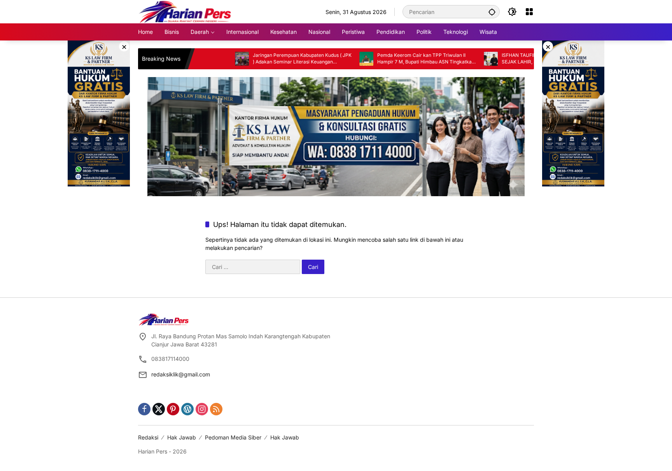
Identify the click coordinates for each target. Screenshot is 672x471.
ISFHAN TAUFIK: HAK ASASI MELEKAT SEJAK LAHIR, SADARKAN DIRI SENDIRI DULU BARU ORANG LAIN (525, 58)
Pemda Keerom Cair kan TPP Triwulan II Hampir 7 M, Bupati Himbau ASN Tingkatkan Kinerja (405, 58)
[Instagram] (202, 409)
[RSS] (216, 409)
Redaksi (148, 437)
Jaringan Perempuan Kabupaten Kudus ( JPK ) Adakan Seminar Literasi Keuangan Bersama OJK (282, 58)
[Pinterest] (173, 409)
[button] (492, 11)
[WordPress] (187, 409)
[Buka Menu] (529, 11)
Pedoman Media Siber (233, 437)
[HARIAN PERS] (185, 11)
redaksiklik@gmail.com (180, 374)
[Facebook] (144, 409)
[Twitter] (158, 409)
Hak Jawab (181, 437)
